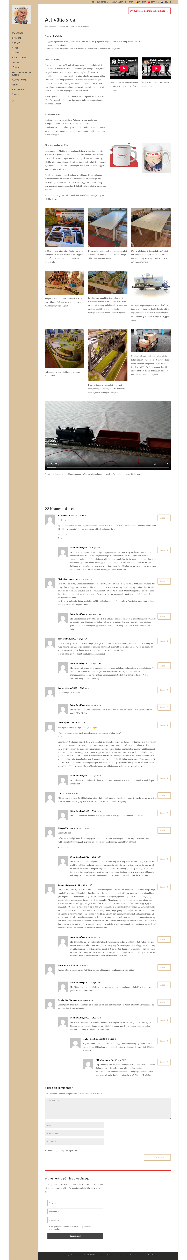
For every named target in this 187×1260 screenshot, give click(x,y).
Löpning (16, 67)
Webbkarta (74, 1255)
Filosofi (16, 53)
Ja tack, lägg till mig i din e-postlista (62, 1150)
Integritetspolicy (63, 1255)
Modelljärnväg (20, 58)
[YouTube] (93, 2)
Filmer (15, 48)
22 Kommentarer (83, 26)
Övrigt (15, 95)
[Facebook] (89, 2)
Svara (162, 517)
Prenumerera (116, 2)
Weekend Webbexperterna (119, 1255)
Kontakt (129, 2)
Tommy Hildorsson (66, 884)
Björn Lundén (51, 26)
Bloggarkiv (102, 2)
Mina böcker (18, 90)
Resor (15, 85)
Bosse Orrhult (64, 638)
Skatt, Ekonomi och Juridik (22, 73)
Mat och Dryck (19, 80)
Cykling (16, 63)
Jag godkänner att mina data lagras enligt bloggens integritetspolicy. (69, 1227)
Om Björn (16, 38)
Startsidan (17, 33)
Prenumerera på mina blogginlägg (147, 10)
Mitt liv (16, 43)
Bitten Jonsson (64, 965)
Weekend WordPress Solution (148, 1255)
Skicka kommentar (155, 1157)
